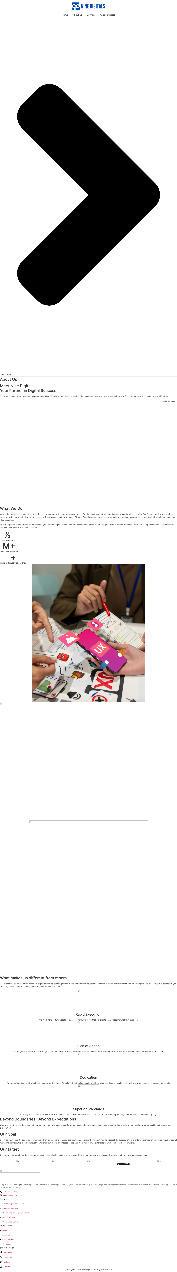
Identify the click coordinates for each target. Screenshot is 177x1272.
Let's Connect (169, 401)
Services (91, 14)
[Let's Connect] (176, 400)
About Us (77, 14)
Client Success (107, 14)
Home (65, 14)
